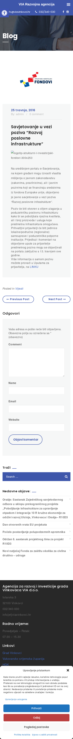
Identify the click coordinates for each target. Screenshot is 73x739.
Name (13, 383)
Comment (15, 344)
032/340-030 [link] (47, 12)
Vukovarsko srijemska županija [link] (23, 658)
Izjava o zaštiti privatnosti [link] (44, 734)
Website (13, 420)
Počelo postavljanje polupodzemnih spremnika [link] (34, 532)
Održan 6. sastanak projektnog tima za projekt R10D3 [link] (33, 541)
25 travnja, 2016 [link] (23, 110)
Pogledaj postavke (36, 727)
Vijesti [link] (19, 288)
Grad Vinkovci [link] (12, 653)
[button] (68, 670)
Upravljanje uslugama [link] (16, 699)
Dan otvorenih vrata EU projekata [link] (25, 524)
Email (13, 401)
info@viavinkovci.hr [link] (18, 12)
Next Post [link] (55, 299)
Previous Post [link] (19, 299)
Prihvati (36, 708)
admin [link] (20, 114)
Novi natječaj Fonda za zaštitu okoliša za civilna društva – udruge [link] (34, 553)
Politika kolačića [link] (22, 734)
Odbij (36, 717)
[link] (4, 13)
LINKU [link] (34, 267)
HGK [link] (6, 664)
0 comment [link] (36, 114)
